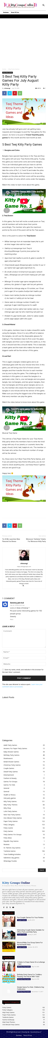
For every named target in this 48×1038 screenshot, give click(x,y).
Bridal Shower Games (11, 762)
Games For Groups (10, 781)
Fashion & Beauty (10, 778)
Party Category (9, 825)
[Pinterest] (15, 93)
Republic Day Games (11, 841)
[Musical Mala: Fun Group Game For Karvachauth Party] (8, 947)
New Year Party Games (12, 815)
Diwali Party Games (11, 772)
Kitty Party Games (13, 69)
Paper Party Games (11, 821)
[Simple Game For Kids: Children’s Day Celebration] (8, 991)
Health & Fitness (10, 795)
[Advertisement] (24, 42)
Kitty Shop (7, 808)
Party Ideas (8, 838)
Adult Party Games (10, 745)
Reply (11, 619)
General (6, 788)
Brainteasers (8, 758)
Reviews (6, 844)
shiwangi (7, 88)
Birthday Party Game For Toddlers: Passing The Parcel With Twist (29, 976)
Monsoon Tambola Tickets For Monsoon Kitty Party (36, 540)
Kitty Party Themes (10, 805)
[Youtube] (13, 907)
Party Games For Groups (13, 834)
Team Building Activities (12, 854)
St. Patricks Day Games (12, 848)
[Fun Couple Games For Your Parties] (8, 922)
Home (4, 69)
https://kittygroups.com (24, 566)
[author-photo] (24, 560)
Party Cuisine (8, 828)
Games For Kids (9, 785)
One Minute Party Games (13, 818)
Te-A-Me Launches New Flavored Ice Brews (11, 540)
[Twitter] (9, 93)
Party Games (8, 831)
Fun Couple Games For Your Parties (30, 918)
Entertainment (9, 775)
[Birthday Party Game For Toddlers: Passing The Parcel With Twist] (8, 979)
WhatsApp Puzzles (10, 861)
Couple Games (9, 768)
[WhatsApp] (20, 93)
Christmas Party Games (12, 765)
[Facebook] (4, 93)
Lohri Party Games (10, 811)
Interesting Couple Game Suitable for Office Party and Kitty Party (30, 931)
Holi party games (10, 798)
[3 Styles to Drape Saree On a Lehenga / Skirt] (8, 966)
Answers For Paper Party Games (15, 748)
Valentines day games (11, 858)
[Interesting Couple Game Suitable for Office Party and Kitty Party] (8, 934)
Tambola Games (10, 851)
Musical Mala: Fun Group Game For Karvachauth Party (30, 944)
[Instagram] (6, 907)
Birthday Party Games (11, 755)
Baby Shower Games (11, 752)
